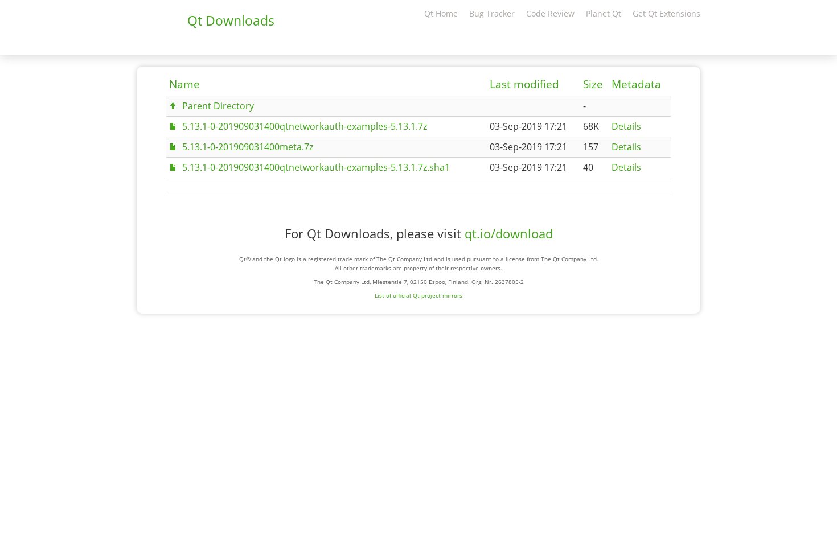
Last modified (524, 84)
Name (184, 84)
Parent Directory (218, 106)
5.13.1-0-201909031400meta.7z (247, 147)
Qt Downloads (230, 20)
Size (593, 84)
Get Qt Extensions (666, 13)
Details (626, 126)
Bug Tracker (492, 13)
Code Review (550, 13)
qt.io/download (509, 233)
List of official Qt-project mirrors (418, 295)
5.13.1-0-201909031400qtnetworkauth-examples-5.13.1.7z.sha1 (316, 167)
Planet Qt (603, 13)
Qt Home (441, 13)
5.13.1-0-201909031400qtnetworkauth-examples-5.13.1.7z (304, 126)
